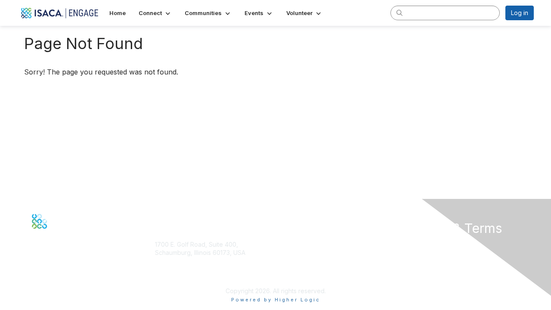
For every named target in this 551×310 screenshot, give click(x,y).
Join (285, 260)
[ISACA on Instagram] (71, 235)
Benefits (290, 268)
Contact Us (170, 278)
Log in (519, 12)
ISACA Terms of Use (432, 269)
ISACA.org (169, 261)
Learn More (295, 276)
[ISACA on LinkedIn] (53, 235)
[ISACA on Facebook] (34, 235)
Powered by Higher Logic (275, 300)
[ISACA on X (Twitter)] (44, 235)
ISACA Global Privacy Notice (443, 278)
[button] (155, 12)
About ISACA (421, 244)
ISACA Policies (423, 261)
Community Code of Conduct (444, 252)
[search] (399, 12)
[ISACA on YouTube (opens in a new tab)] (62, 235)
